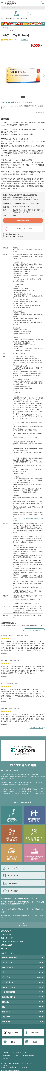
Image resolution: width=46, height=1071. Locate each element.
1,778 (39, 1021)
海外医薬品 (9, 18)
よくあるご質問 (6, 945)
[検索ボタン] (43, 8)
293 (40, 1016)
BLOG (35, 1042)
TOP (2, 18)
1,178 (39, 962)
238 (40, 992)
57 (40, 1007)
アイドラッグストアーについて (12, 941)
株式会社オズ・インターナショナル (23, 1063)
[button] (2, 75)
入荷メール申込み (23, 220)
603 (40, 997)
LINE (13, 1042)
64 (40, 987)
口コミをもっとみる (36, 728)
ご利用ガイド (6, 931)
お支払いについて (7, 934)
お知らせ (4, 948)
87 (40, 972)
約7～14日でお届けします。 (21, 207)
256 (40, 967)
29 (40, 1011)
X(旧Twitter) (13, 1032)
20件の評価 (24, 40)
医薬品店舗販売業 (28, 1055)
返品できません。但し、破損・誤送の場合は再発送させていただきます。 (27, 211)
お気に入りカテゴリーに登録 (14, 236)
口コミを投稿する (34, 630)
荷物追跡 (5, 1058)
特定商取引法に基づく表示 (10, 1055)
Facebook (35, 1032)
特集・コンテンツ (7, 938)
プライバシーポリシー (20, 1052)
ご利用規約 (6, 1052)
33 (40, 982)
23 (40, 1002)
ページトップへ (23, 925)
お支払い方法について (12, 234)
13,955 (39, 977)
